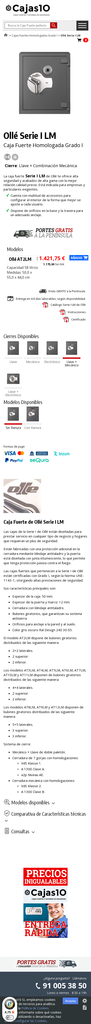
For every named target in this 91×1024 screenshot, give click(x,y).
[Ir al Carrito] (79, 41)
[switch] (10, 1017)
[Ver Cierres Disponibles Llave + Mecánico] (71, 357)
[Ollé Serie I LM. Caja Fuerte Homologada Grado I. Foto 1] (45, 118)
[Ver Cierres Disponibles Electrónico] (52, 357)
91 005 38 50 (65, 985)
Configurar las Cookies (30, 1021)
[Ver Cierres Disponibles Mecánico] (33, 357)
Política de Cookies (35, 1008)
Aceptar (70, 1001)
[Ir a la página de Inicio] (28, 15)
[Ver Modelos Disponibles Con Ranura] (33, 423)
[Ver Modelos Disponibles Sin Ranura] (13, 423)
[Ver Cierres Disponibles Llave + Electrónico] (13, 387)
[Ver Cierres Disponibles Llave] (13, 357)
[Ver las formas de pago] (37, 461)
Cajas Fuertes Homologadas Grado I (34, 35)
